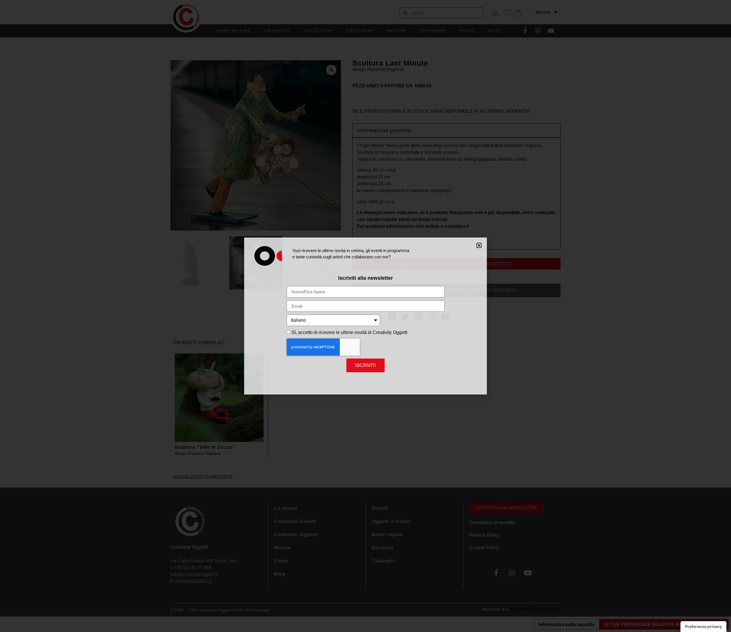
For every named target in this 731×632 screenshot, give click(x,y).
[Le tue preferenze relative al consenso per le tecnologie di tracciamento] (703, 626)
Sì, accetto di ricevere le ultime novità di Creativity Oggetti (349, 332)
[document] (365, 316)
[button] (479, 245)
